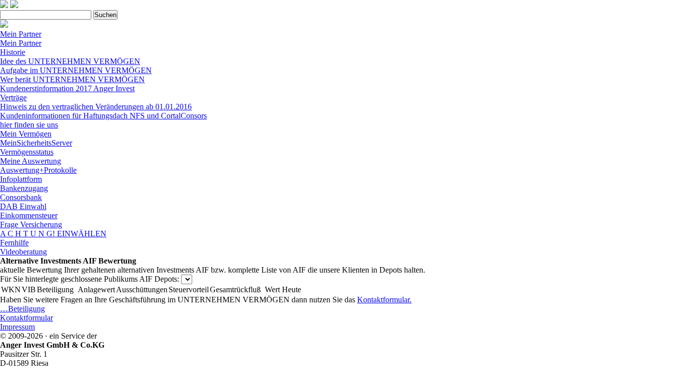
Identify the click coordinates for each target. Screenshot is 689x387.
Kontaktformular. (384, 299)
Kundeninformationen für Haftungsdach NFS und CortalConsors (103, 115)
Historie (12, 52)
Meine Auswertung (30, 161)
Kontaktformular (26, 317)
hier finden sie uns (29, 124)
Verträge (13, 97)
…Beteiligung (22, 308)
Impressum (17, 326)
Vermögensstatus (26, 152)
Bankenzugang (24, 188)
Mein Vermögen (25, 134)
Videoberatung (23, 251)
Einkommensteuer (29, 215)
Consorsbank (21, 197)
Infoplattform (21, 179)
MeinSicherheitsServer (36, 143)
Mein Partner (20, 34)
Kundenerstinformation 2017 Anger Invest (67, 88)
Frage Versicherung (31, 224)
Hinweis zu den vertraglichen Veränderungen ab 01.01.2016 (96, 106)
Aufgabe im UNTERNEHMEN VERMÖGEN (76, 70)
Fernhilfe (14, 242)
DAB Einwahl (23, 206)
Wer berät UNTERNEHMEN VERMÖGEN (72, 79)
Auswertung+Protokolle (38, 170)
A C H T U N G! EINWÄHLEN (53, 233)
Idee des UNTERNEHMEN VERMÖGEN (70, 61)
